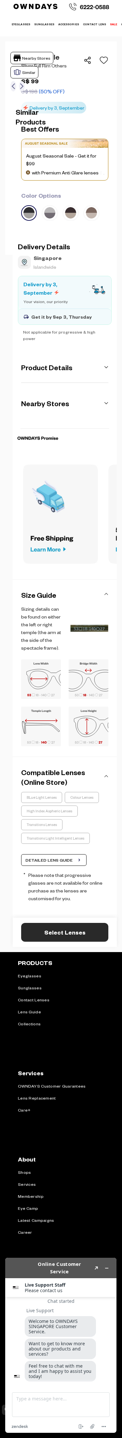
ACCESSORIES (68, 24)
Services (27, 1184)
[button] (101, 60)
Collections (29, 1023)
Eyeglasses (29, 975)
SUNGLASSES (44, 24)
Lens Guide (29, 1011)
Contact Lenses (33, 999)
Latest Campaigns (36, 1220)
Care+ (24, 1110)
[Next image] (22, 86)
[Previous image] (13, 86)
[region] (65, 83)
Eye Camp (28, 1208)
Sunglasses (30, 987)
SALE (113, 24)
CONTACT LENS (94, 24)
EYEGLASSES (21, 24)
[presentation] (65, 428)
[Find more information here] (61, 1345)
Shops (24, 1172)
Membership (31, 1196)
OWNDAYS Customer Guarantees (52, 1086)
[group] (65, 206)
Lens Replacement (37, 1098)
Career (25, 1232)
